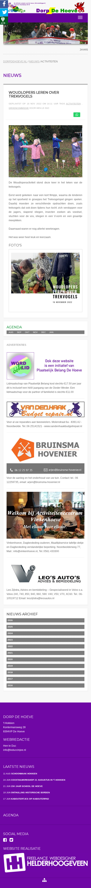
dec (43, 332)
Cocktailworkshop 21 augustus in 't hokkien (34, 780)
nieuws (34, 61)
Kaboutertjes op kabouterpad (26, 799)
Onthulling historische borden (26, 792)
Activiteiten (73, 104)
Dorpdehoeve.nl (15, 61)
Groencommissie (19, 108)
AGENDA (14, 327)
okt (27, 332)
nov (35, 332)
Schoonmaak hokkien (20, 773)
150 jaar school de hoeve (23, 786)
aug (11, 332)
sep (19, 332)
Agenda (10, 815)
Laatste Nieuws (18, 767)
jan (51, 332)
